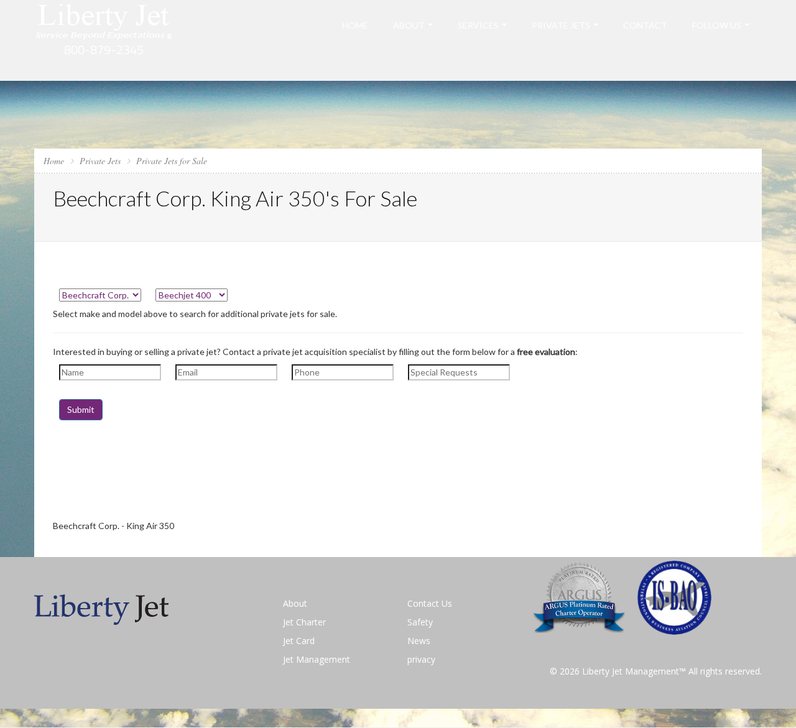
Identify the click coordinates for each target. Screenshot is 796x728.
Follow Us (716, 25)
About (409, 25)
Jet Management (316, 659)
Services (478, 25)
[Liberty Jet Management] (104, 39)
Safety (420, 622)
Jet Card (299, 641)
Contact (645, 25)
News (418, 641)
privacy (421, 659)
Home (355, 25)
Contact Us (429, 603)
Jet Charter (304, 622)
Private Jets (561, 25)
